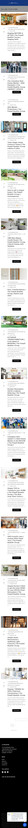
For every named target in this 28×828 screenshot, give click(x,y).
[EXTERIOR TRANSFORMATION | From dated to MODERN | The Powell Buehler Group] (14, 322)
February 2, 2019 (13, 635)
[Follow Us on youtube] (7, 772)
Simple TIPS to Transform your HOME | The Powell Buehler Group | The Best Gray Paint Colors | (16, 492)
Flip (17, 283)
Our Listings (4, 763)
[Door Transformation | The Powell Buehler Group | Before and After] (14, 274)
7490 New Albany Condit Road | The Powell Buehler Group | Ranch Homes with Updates (16, 242)
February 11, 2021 (13, 78)
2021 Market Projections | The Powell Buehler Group (16, 109)
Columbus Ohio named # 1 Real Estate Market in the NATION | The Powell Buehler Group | (16, 441)
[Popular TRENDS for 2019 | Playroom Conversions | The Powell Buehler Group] (14, 673)
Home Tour (15, 29)
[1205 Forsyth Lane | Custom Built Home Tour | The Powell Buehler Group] (14, 522)
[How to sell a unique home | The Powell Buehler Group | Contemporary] (14, 174)
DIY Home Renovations (12, 283)
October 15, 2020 (13, 140)
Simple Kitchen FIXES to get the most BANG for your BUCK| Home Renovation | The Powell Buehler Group (16, 590)
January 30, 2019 (13, 686)
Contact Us (4, 764)
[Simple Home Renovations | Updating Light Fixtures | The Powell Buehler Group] (14, 622)
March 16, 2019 (13, 486)
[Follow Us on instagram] (5, 772)
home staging (10, 29)
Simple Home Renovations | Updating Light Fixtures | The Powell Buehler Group (16, 642)
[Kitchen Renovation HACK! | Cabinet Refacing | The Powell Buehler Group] (14, 373)
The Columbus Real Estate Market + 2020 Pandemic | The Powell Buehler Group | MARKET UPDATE (16, 85)
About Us (4, 761)
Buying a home (11, 101)
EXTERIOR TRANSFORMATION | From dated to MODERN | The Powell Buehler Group (16, 341)
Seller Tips (16, 77)
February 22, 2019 (13, 583)
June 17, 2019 (12, 335)
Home (3, 759)
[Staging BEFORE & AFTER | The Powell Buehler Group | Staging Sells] (14, 19)
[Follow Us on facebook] (2, 772)
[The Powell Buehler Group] (14, 3)
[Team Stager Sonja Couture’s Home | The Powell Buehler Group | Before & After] (14, 127)
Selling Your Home (21, 29)
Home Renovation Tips (12, 136)
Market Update (11, 77)
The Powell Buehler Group (13, 27)
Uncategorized (10, 186)
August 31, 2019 (13, 287)
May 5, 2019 (12, 386)
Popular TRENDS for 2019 (12, 484)
